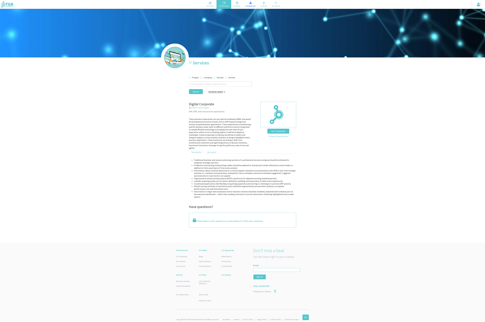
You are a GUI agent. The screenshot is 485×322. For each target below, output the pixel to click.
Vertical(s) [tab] (211, 152)
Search (196, 91)
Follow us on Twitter (262, 291)
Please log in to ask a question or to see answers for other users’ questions (230, 221)
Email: (256, 265)
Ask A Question (278, 131)
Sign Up (259, 277)
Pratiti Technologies (200, 107)
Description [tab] (196, 152)
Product (195, 77)
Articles (231, 77)
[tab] (210, 4)
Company (208, 77)
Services (220, 77)
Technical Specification (278, 136)
